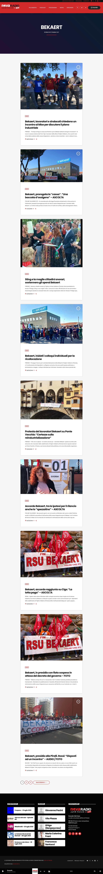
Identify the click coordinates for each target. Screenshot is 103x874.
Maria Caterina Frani (53, 835)
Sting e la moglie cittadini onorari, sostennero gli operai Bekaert (45, 281)
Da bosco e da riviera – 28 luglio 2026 (23, 843)
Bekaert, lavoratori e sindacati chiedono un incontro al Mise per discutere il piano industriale (50, 125)
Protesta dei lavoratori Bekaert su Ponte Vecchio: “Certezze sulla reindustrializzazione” (48, 435)
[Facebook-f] (73, 833)
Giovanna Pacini (54, 810)
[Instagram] (97, 1)
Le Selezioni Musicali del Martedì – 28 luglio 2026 (23, 835)
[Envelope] (79, 833)
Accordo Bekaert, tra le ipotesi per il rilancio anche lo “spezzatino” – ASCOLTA (50, 507)
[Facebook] (100, 1)
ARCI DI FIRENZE (48, 860)
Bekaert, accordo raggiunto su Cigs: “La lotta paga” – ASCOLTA (48, 591)
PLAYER (94, 8)
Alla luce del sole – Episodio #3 (24, 818)
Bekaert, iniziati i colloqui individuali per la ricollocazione (50, 357)
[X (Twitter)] (93, 1)
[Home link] (10, 8)
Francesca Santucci (51, 843)
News (27, 116)
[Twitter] (76, 833)
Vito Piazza (51, 818)
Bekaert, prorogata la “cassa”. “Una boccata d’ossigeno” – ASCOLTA (46, 195)
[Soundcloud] (95, 1)
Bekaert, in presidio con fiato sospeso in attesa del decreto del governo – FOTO (48, 674)
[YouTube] (91, 1)
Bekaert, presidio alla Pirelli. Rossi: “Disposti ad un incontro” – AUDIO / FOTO (50, 757)
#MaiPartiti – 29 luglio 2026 (24, 827)
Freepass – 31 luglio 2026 (23, 810)
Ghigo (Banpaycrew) (53, 827)
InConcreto (16, 864)
